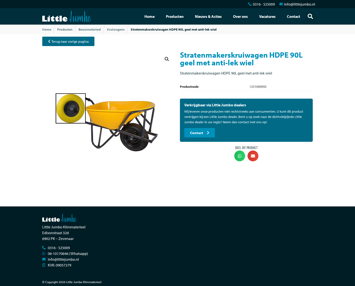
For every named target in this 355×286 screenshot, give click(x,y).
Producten (175, 16)
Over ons (240, 16)
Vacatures (267, 16)
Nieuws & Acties (208, 16)
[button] (310, 16)
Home (149, 16)
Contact (293, 16)
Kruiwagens (116, 29)
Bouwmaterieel (89, 29)
